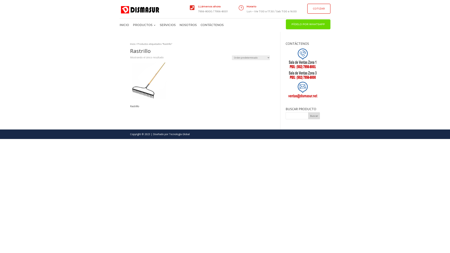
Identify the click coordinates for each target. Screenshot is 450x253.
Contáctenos (212, 25)
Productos (142, 25)
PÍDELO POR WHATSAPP (308, 24)
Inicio (124, 25)
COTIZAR (319, 8)
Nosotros (188, 25)
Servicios (168, 25)
